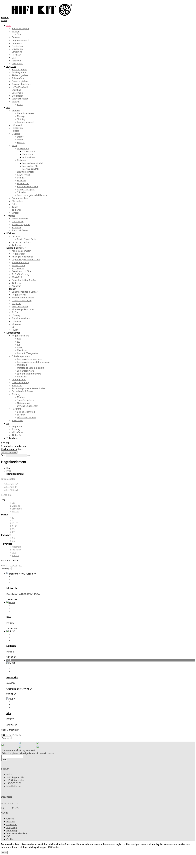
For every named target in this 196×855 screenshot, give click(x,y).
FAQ (8, 836)
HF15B (10, 651)
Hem (8, 468)
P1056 (10, 622)
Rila (14, 552)
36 (15, 565)
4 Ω (13, 537)
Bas (13, 502)
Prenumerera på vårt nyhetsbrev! (18, 750)
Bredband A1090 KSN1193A (23, 594)
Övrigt (4, 812)
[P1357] (10, 698)
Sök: (3, 455)
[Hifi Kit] (2, 745)
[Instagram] (38, 743)
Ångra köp (11, 827)
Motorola (16, 546)
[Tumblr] (38, 746)
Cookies (10, 839)
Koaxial (15, 511)
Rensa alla (6, 494)
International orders (16, 833)
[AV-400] (10, 662)
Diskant (16, 505)
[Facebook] (20, 743)
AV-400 (10, 683)
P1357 (10, 719)
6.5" (13, 529)
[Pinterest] (20, 746)
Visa (3, 565)
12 (7, 565)
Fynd (8, 470)
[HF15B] (10, 631)
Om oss (10, 818)
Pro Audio (16, 549)
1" (13, 517)
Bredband (17, 508)
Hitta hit (10, 821)
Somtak (15, 555)
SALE (8, 660)
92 (20, 565)
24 (11, 565)
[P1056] (10, 602)
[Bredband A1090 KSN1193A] (21, 573)
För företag (11, 830)
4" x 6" (15, 523)
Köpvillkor (11, 824)
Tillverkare (12, 438)
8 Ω (13, 540)
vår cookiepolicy (151, 844)
